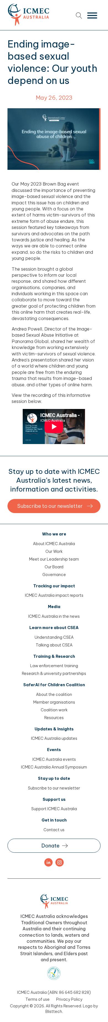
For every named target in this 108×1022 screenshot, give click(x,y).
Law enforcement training (54, 665)
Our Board (54, 566)
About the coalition (54, 694)
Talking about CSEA (54, 645)
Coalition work (54, 709)
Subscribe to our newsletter (54, 788)
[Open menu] (92, 15)
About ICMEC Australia (54, 543)
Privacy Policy (69, 999)
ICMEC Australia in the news (54, 616)
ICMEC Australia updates (54, 738)
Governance (54, 574)
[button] (53, 506)
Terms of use (37, 999)
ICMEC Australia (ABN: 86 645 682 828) (54, 992)
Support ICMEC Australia (54, 808)
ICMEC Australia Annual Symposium (54, 767)
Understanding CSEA (54, 637)
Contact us (54, 829)
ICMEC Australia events (54, 759)
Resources (54, 717)
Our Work (54, 551)
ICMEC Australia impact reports (54, 595)
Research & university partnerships (54, 673)
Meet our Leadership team (54, 559)
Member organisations (54, 702)
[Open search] (79, 15)
